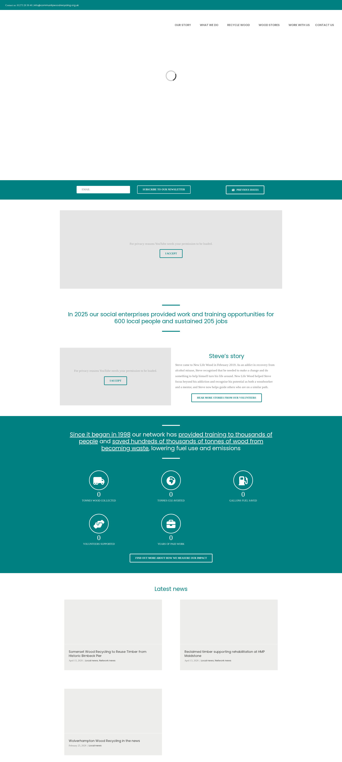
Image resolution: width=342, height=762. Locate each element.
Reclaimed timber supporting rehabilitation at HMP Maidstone (225, 653)
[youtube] (328, 5)
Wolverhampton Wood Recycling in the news (104, 741)
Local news (91, 660)
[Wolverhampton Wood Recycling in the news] (113, 711)
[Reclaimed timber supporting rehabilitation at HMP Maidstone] (229, 622)
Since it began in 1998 (100, 434)
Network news (107, 660)
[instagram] (322, 5)
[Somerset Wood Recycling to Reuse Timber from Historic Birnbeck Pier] (113, 622)
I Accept (171, 253)
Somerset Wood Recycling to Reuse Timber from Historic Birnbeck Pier (107, 653)
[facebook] (316, 5)
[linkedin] (335, 5)
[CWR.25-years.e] (18, 13)
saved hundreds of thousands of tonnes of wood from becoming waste (182, 444)
